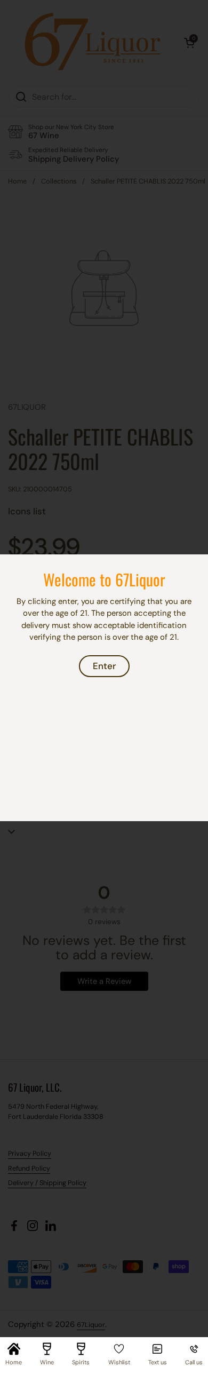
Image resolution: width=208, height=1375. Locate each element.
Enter (104, 666)
